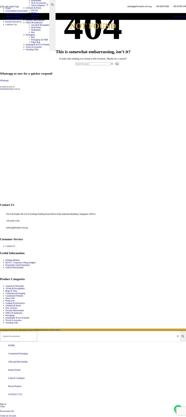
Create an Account (8, 416)
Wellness (35, 15)
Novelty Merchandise (35, 20)
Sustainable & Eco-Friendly (38, 44)
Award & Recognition (40, 25)
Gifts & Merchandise (14, 267)
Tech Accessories (38, 3)
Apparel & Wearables (14, 286)
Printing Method (12, 260)
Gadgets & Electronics (15, 303)
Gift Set (34, 10)
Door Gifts (10, 298)
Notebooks (36, 30)
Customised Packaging (15, 293)
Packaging (30, 35)
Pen (32, 32)
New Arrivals (31, 17)
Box (33, 37)
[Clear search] (47, 4)
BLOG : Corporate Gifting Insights (20, 262)
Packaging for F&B (39, 39)
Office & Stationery (34, 22)
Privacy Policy (55, 330)
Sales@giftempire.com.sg (10, 89)
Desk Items (36, 27)
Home (33, 13)
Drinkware (10, 300)
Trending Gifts (32, 49)
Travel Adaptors (38, 5)
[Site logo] (9, 6)
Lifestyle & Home (33, 8)
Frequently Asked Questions (17, 265)
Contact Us (10, 246)
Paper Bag (35, 42)
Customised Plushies (14, 296)
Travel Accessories (34, 47)
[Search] (117, 63)
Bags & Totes (11, 291)
